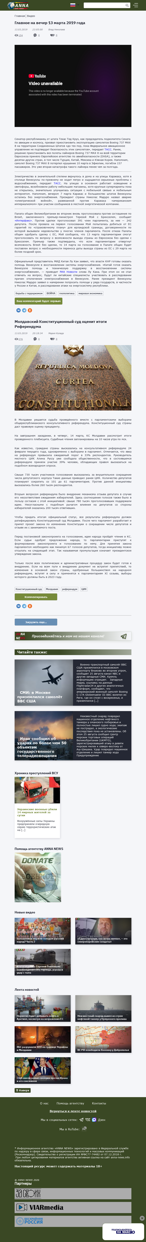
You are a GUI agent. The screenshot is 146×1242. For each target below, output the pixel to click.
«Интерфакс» (23, 220)
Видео (31, 15)
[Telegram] (24, 310)
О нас (44, 1103)
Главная (20, 15)
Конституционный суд (29, 589)
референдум (69, 589)
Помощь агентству (70, 1103)
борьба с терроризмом (29, 293)
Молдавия (52, 589)
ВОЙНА (51, 293)
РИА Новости (68, 271)
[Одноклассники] (30, 310)
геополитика (66, 293)
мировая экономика (90, 293)
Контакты (99, 1103)
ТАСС (108, 149)
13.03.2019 (29, 29)
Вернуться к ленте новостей (73, 1111)
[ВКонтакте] (18, 310)
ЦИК (84, 589)
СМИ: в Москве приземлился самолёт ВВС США (39, 696)
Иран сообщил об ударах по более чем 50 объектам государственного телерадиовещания (41, 747)
